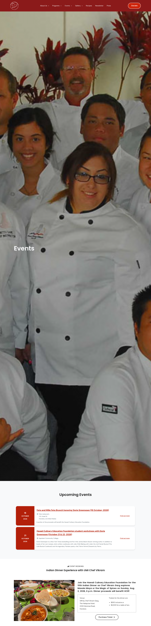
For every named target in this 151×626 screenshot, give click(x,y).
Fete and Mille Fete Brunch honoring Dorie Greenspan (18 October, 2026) (73, 510)
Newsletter (99, 6)
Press (109, 6)
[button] (48, 6)
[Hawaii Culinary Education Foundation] (14, 6)
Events (67, 6)
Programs (55, 6)
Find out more (125, 516)
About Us (43, 6)
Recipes (89, 6)
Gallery (78, 6)
